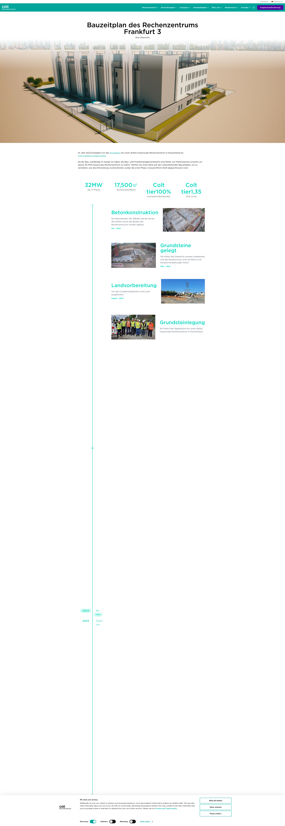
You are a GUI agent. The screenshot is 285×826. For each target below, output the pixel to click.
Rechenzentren (149, 7)
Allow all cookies (215, 801)
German (277, 2)
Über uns (216, 7)
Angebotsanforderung (270, 7)
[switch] (112, 821)
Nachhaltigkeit (200, 7)
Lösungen (183, 7)
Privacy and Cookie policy (166, 808)
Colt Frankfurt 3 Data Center (92, 156)
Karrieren (264, 2)
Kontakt (244, 7)
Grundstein (115, 153)
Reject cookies (215, 814)
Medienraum (230, 7)
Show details (145, 822)
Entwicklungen (167, 7)
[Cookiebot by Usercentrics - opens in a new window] (65, 821)
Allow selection (216, 807)
